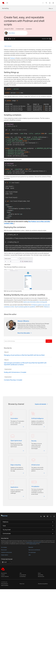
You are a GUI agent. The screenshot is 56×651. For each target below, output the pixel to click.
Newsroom (30, 547)
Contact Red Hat (23, 574)
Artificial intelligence (37, 418)
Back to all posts (8, 46)
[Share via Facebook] (8, 39)
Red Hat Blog (5, 8)
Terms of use (22, 583)
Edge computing (16, 465)
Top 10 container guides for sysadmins (25, 306)
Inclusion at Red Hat (5, 576)
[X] (51, 517)
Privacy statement (4, 583)
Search (49, 341)
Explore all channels (40, 404)
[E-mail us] (14, 39)
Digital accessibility (4, 585)
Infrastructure (35, 465)
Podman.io (46, 306)
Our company (4, 547)
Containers (29, 29)
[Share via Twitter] (12, 39)
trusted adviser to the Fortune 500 (33, 542)
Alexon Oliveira (11, 33)
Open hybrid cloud (16, 440)
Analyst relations (4, 555)
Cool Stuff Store (23, 576)
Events (39, 573)
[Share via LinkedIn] (10, 39)
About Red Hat (4, 573)
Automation (14, 418)
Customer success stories (6, 552)
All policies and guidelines (43, 583)
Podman (12, 58)
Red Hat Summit (41, 576)
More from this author (24, 333)
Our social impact (32, 552)
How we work (4, 549)
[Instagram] (54, 517)
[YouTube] (44, 517)
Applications (14, 487)
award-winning (33, 543)
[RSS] (50, 39)
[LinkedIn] (41, 517)
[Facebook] (47, 517)
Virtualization (35, 486)
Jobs (29, 555)
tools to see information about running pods (35, 302)
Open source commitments (34, 549)
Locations (3, 574)
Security (33, 441)
